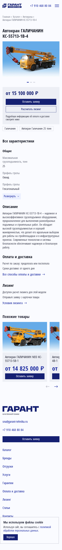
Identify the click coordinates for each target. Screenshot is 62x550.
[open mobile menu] (56, 6)
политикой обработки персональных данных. (27, 528)
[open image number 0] (31, 59)
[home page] (12, 6)
